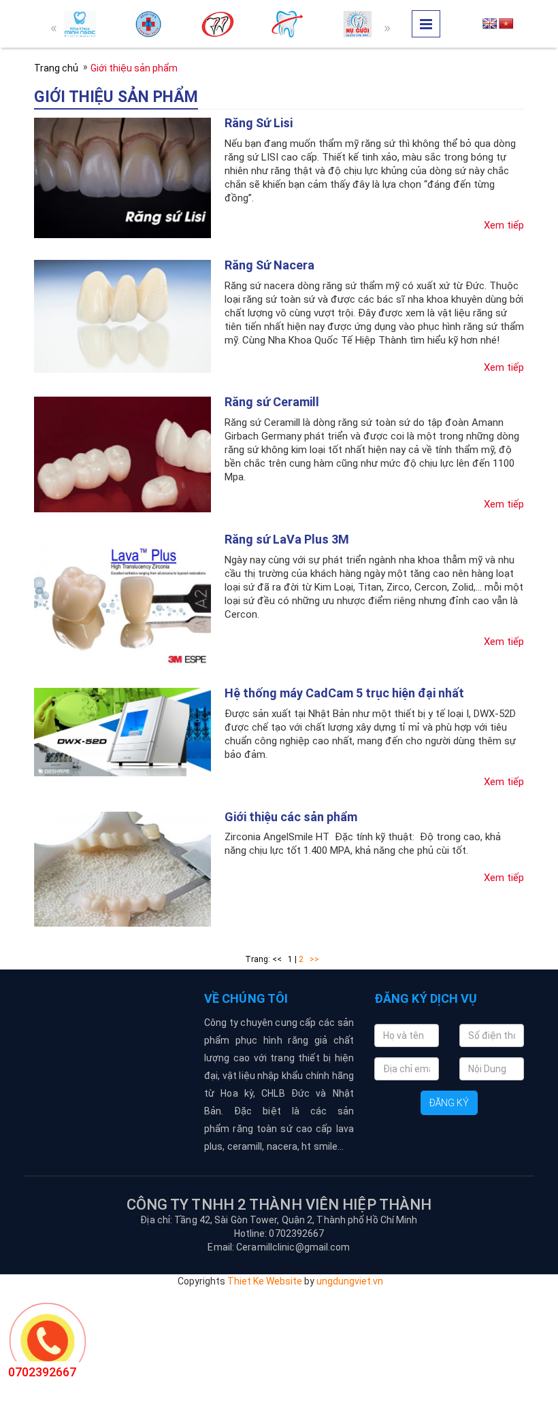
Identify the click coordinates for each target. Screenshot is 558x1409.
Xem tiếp (504, 225)
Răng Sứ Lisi (259, 123)
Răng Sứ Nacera (269, 265)
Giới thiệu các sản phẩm (291, 817)
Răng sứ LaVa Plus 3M (287, 539)
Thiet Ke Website (264, 1281)
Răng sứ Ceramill (272, 402)
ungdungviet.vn (349, 1281)
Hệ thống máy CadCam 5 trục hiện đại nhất (344, 693)
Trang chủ (56, 68)
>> (314, 959)
